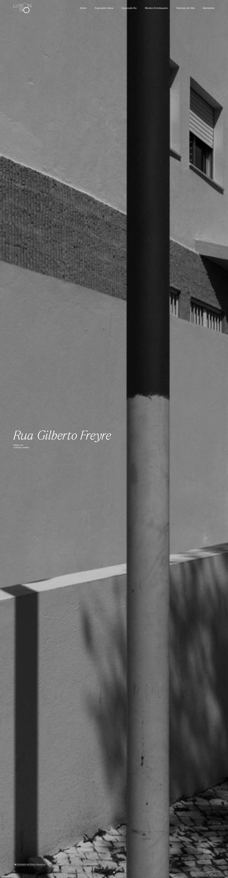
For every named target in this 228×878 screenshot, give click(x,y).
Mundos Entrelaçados (156, 8)
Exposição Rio (129, 8)
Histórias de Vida (185, 8)
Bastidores (209, 8)
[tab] (114, 872)
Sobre (83, 8)
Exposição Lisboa (104, 8)
